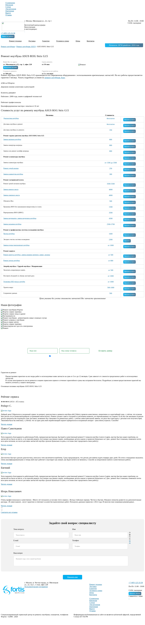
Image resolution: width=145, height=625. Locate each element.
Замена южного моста (10, 189)
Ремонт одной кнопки (11, 168)
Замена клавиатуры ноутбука (13, 174)
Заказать (127, 241)
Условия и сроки (62, 41)
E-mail (15, 540)
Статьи (8, 7)
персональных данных (90, 356)
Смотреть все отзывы (9, 512)
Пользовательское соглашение (36, 587)
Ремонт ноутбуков (8, 47)
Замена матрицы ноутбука (12, 139)
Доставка (31, 41)
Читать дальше (6, 424)
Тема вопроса (18, 529)
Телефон (75, 540)
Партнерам (9, 11)
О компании (10, 3)
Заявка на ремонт (8, 36)
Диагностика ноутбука (11, 118)
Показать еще (72, 577)
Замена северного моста (11, 195)
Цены (78, 41)
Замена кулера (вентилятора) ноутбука (16, 245)
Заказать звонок (134, 593)
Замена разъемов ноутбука (12, 224)
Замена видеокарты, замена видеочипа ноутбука (19, 218)
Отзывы (8, 15)
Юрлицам (9, 5)
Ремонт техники (15, 41)
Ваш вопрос (18, 553)
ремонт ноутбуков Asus (55, 77)
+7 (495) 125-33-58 (8, 33)
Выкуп (8, 13)
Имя (74, 529)
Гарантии (46, 41)
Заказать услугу (129, 119)
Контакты (90, 41)
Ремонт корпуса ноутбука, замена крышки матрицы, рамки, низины (26, 255)
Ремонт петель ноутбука (11, 260)
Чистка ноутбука (9, 234)
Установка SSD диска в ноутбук (14, 282)
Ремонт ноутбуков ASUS (26, 47)
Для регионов (10, 9)
